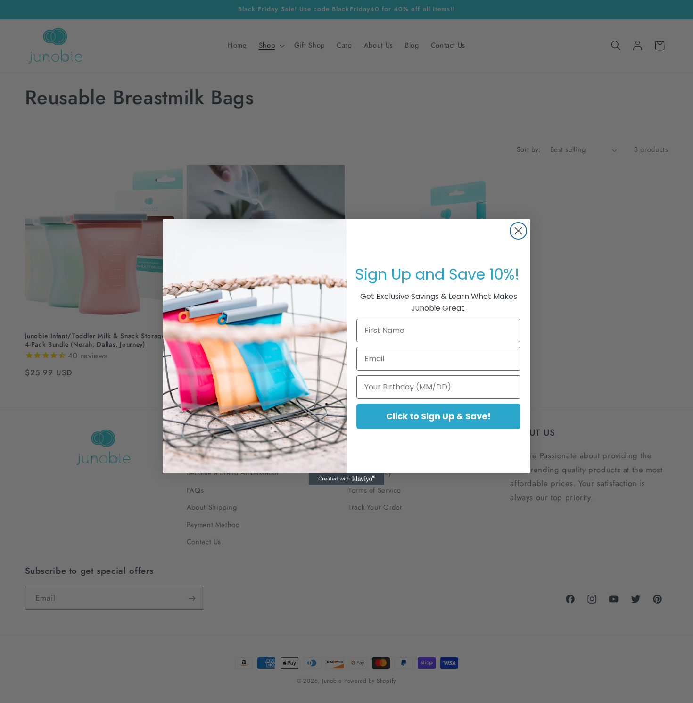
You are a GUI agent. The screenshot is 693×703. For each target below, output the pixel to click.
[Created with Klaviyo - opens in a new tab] (346, 479)
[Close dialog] (518, 231)
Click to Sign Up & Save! (438, 416)
